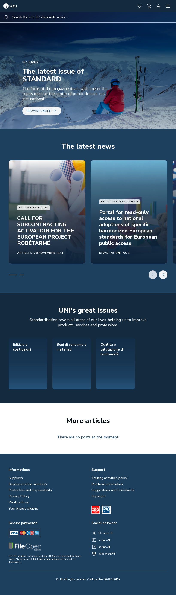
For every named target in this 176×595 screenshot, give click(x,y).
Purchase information (107, 484)
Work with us (19, 502)
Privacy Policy (19, 496)
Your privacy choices (23, 508)
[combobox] (88, 17)
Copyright (98, 496)
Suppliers (16, 478)
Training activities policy (109, 478)
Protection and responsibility (30, 490)
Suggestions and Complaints (112, 490)
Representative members (28, 484)
